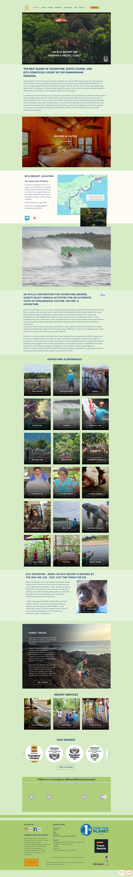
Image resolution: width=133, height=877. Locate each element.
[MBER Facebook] (35, 829)
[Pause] (24, 62)
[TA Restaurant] (39, 829)
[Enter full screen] (108, 62)
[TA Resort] (30, 829)
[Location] (34, 218)
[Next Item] (105, 797)
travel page (40, 206)
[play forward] (109, 753)
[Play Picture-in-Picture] (105, 62)
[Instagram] (26, 829)
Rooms (55, 830)
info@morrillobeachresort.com (63, 844)
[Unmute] (27, 62)
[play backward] (24, 753)
